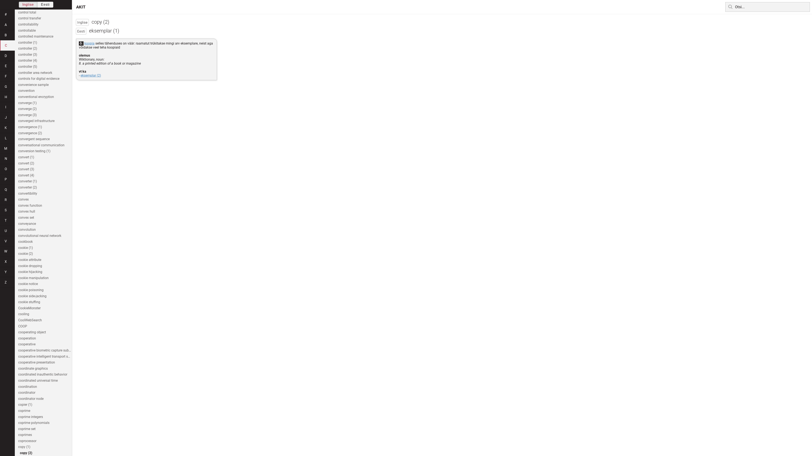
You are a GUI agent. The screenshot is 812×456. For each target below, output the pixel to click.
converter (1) (27, 181)
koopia (89, 43)
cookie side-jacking (32, 296)
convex (23, 199)
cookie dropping (30, 266)
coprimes (25, 435)
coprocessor (27, 441)
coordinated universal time (38, 381)
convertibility (27, 193)
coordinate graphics (33, 368)
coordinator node (31, 399)
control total (27, 12)
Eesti (45, 4)
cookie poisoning (31, 290)
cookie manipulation (33, 278)
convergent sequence (34, 139)
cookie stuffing (29, 302)
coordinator (26, 393)
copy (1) (24, 447)
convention (26, 91)
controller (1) (27, 43)
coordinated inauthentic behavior (42, 374)
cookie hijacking (30, 272)
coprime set (27, 429)
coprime (24, 411)
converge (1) (27, 103)
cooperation (27, 338)
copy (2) (26, 453)
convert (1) (26, 157)
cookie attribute (29, 260)
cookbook (25, 242)
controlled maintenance (35, 36)
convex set (26, 218)
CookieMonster (29, 308)
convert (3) (26, 169)
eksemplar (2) (91, 75)
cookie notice (28, 284)
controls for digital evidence (38, 79)
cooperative (27, 344)
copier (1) (25, 405)
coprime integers (30, 417)
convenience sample (33, 85)
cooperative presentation (36, 362)
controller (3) (27, 55)
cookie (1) (25, 248)
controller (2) (27, 48)
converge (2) (27, 109)
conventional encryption (36, 97)
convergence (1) (30, 127)
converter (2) (27, 187)
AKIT (80, 7)
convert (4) (26, 175)
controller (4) (27, 60)
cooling (23, 314)
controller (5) (27, 67)
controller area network (35, 73)
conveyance (27, 224)
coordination (27, 387)
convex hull (26, 211)
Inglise (28, 4)
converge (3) (27, 115)
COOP (22, 326)
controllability (28, 24)
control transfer (29, 18)
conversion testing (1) (34, 151)
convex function (30, 206)
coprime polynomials (33, 423)
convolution (27, 230)
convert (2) (26, 163)
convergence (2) (30, 133)
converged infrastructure (36, 121)
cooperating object (32, 332)
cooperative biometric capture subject (45, 350)
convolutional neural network (39, 236)
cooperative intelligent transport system (45, 356)
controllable (27, 30)
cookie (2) (25, 254)
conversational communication (41, 145)
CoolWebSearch (30, 320)
